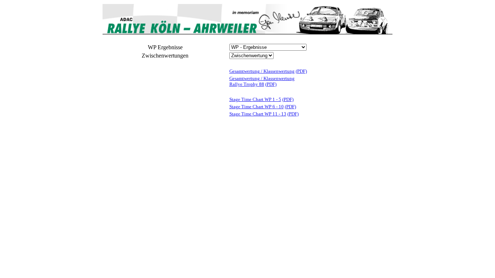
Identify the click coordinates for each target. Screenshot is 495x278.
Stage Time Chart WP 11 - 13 (257, 114)
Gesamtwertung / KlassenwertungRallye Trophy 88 (262, 81)
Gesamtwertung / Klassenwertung (262, 71)
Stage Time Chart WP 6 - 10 (256, 106)
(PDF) (301, 71)
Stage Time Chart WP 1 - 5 (255, 99)
